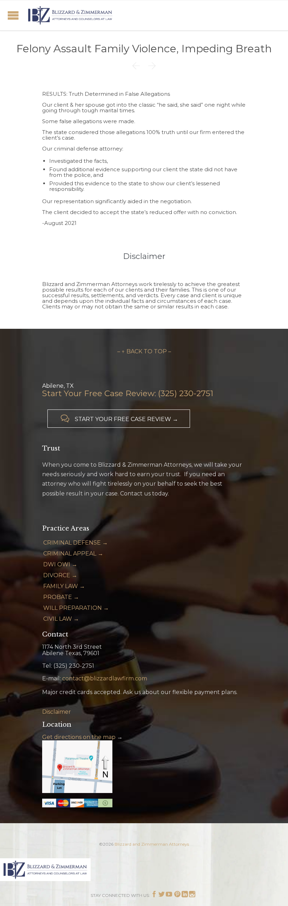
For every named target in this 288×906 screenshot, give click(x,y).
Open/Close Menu (13, 15)
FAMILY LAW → (64, 586)
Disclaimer (56, 711)
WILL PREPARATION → (76, 608)
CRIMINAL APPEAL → (73, 553)
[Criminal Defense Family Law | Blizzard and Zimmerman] (70, 15)
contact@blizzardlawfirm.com (104, 678)
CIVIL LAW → (61, 618)
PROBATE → (61, 597)
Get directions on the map (79, 737)
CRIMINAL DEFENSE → (75, 542)
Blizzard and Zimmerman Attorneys (151, 844)
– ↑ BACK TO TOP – (144, 351)
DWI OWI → (60, 564)
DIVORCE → (60, 575)
